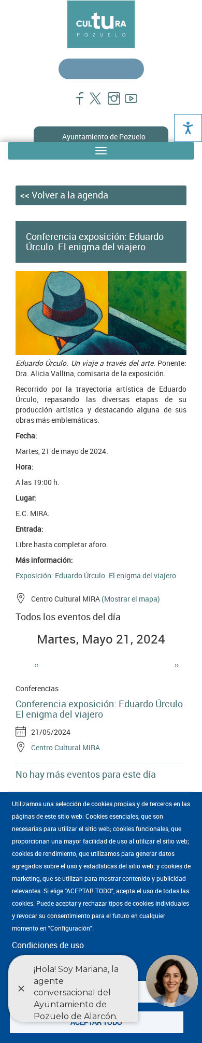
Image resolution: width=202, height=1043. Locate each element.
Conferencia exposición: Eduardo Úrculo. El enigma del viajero (100, 708)
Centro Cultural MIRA (65, 747)
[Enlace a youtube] (126, 103)
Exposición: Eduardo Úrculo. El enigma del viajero (96, 575)
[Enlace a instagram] (109, 103)
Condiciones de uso (48, 945)
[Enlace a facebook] (75, 103)
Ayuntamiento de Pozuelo (104, 136)
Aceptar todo (96, 1022)
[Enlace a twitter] (92, 103)
